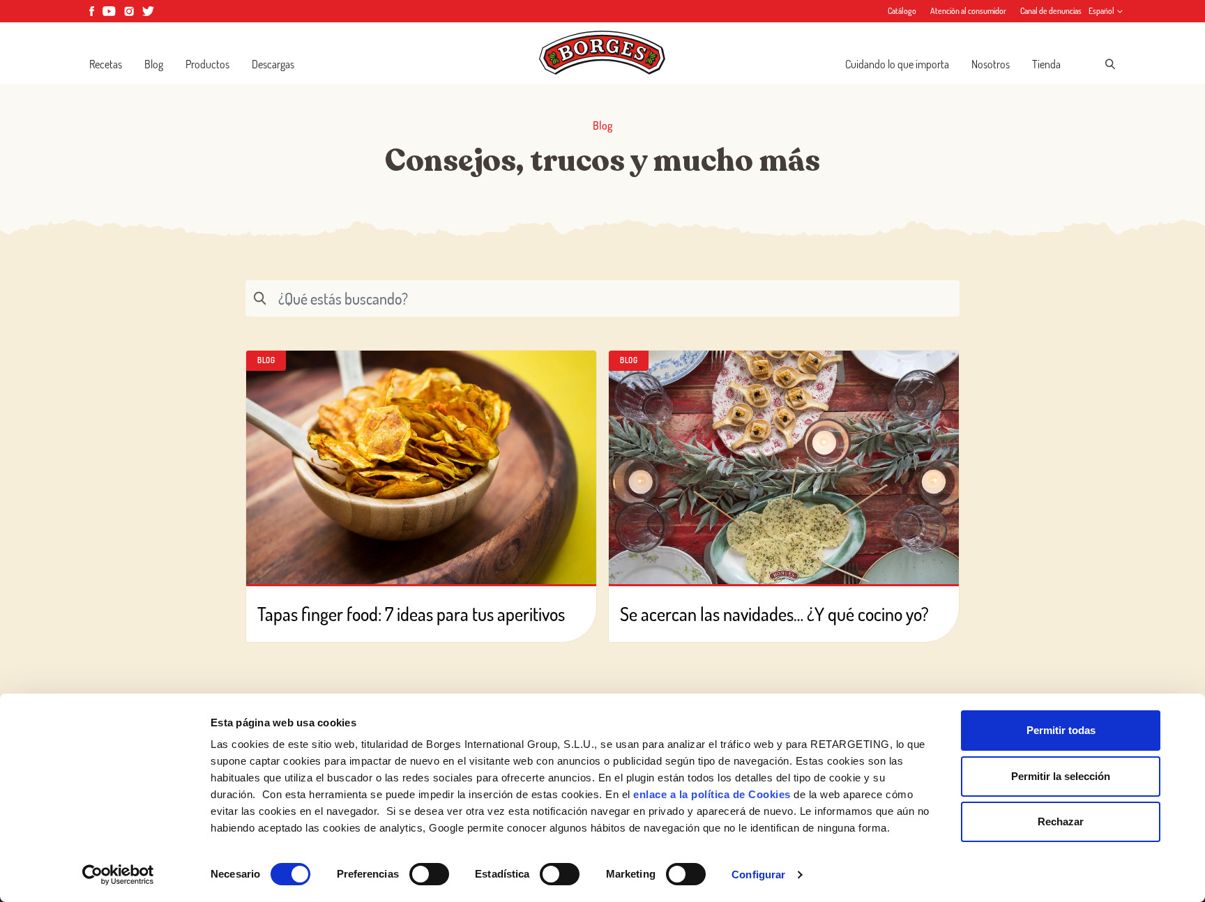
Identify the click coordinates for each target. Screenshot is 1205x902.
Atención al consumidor (968, 11)
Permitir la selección (1060, 776)
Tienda (1046, 64)
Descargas (273, 64)
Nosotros (990, 64)
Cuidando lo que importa (897, 64)
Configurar (758, 874)
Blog (153, 64)
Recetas (105, 64)
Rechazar (1061, 821)
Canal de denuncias (1051, 11)
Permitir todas (1061, 730)
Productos (207, 64)
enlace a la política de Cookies (712, 794)
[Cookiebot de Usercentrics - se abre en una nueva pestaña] (118, 874)
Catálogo (902, 11)
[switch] (429, 874)
